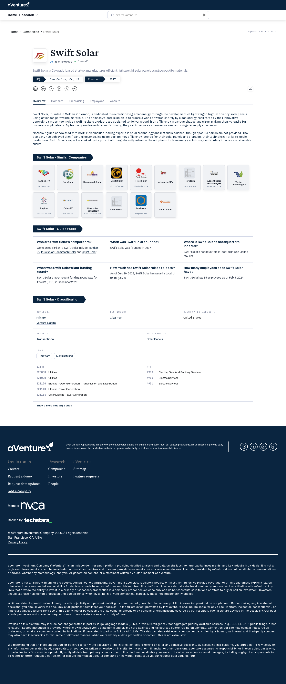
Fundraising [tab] (76, 101)
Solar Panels (155, 339)
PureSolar (47, 252)
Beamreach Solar (65, 252)
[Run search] (112, 15)
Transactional (45, 339)
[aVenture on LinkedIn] (244, 447)
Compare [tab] (57, 101)
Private (41, 317)
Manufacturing (64, 356)
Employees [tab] (97, 101)
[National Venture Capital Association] (33, 506)
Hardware (44, 356)
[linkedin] (59, 88)
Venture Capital (46, 322)
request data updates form (178, 656)
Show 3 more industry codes (54, 405)
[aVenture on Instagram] (273, 447)
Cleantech (116, 317)
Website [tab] (115, 101)
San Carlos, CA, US (64, 79)
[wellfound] (74, 88)
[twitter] (67, 88)
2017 (112, 79)
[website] (35, 88)
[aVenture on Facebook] (254, 447)
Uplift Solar (89, 252)
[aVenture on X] (263, 447)
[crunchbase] (43, 88)
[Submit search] (204, 15)
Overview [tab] (39, 101)
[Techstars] (38, 520)
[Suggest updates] (250, 88)
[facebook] (51, 88)
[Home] (18, 5)
